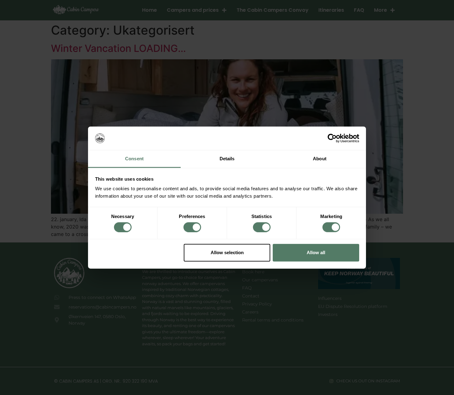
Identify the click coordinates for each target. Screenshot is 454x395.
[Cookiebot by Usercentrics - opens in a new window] (332, 138)
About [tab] (319, 158)
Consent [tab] (134, 158)
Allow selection (227, 252)
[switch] (192, 227)
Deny (138, 252)
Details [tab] (227, 158)
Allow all (316, 252)
